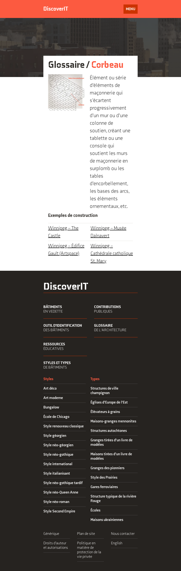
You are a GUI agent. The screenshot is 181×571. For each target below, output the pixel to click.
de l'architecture (110, 327)
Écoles (95, 510)
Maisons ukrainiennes (106, 520)
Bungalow (51, 407)
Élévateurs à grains (105, 412)
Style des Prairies (103, 477)
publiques (107, 309)
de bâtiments (57, 365)
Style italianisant (56, 473)
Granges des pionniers (107, 468)
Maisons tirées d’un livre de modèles (111, 456)
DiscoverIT (55, 8)
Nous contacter (123, 534)
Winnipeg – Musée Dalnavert (108, 232)
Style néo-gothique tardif (62, 483)
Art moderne (53, 398)
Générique (51, 534)
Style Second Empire (59, 511)
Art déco (50, 388)
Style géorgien (54, 436)
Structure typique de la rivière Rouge (113, 498)
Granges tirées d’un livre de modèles (111, 442)
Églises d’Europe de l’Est (109, 402)
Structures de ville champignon (104, 390)
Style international (57, 464)
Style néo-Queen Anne (60, 492)
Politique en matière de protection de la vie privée (89, 550)
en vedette (53, 309)
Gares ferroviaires (104, 487)
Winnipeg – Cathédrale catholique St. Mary (111, 253)
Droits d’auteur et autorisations (55, 545)
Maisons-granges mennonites (113, 421)
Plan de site (86, 534)
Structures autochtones (108, 431)
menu (132, 10)
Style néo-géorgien (58, 445)
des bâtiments (62, 327)
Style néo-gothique (58, 454)
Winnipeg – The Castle (63, 232)
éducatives (54, 346)
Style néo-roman (56, 502)
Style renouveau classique (63, 426)
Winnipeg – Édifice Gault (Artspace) (66, 249)
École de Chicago (56, 417)
